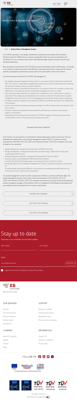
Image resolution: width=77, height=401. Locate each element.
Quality (5, 340)
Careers (6, 344)
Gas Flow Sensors (9, 313)
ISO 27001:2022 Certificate (38, 203)
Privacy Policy (38, 270)
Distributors (7, 324)
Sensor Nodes (8, 320)
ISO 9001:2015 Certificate (38, 194)
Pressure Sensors (9, 317)
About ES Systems (10, 336)
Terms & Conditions (21, 270)
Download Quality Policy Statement (38, 127)
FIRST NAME (5, 246)
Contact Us (42, 336)
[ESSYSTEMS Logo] (8, 4)
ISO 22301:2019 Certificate (38, 213)
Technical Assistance (46, 313)
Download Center (44, 317)
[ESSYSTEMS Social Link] (39, 357)
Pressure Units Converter (47, 320)
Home (6, 49)
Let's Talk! (56, 4)
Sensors (6, 309)
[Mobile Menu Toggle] (65, 4)
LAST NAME (44, 246)
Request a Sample (45, 309)
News (5, 347)
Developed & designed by (36, 397)
